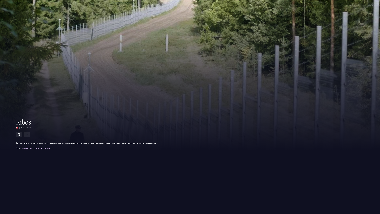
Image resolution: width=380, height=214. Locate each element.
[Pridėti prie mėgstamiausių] (19, 134)
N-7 (42, 148)
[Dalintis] (27, 134)
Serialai (47, 148)
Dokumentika (27, 148)
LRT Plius (36, 148)
